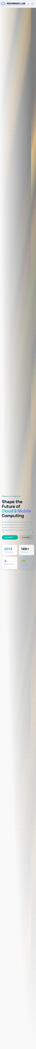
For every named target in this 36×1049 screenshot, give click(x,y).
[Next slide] (33, 532)
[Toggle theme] (28, 4)
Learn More (26, 537)
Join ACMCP (9, 537)
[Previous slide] (3, 532)
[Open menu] (32, 4)
